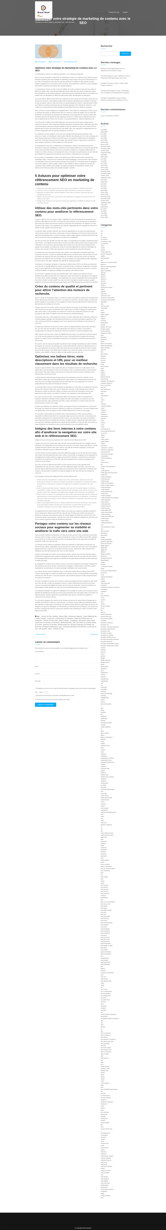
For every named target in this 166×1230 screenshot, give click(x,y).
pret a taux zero (105, 904)
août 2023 (104, 205)
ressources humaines (107, 972)
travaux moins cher (106, 1129)
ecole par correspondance (109, 570)
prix (102, 956)
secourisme (104, 1016)
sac (102, 987)
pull (102, 966)
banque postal (105, 329)
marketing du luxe (106, 760)
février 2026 (104, 142)
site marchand (105, 1043)
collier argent (105, 439)
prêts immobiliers (106, 954)
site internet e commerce (108, 1039)
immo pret (104, 687)
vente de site (105, 1143)
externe (103, 600)
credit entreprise (106, 487)
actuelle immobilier (106, 254)
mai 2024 (103, 186)
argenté (103, 291)
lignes (102, 735)
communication (105, 452)
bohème (103, 358)
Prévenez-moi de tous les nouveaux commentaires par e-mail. (55, 695)
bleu (102, 352)
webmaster (104, 1187)
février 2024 (104, 192)
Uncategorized (105, 1133)
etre (102, 593)
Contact (125, 12)
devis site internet (106, 543)
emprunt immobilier (106, 577)
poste (102, 883)
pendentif (103, 850)
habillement (104, 672)
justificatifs (104, 718)
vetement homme (106, 1160)
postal (102, 881)
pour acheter (104, 885)
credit (102, 468)
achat (102, 245)
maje (102, 752)
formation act (105, 625)
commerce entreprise (107, 450)
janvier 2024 (104, 194)
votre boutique (105, 1172)
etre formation (105, 595)
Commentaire (39, 651)
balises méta (63, 616)
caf (102, 397)
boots (102, 364)
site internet (104, 1037)
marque (103, 764)
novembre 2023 (105, 198)
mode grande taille (106, 797)
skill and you (104, 1058)
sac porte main (105, 1000)
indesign (103, 695)
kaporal (103, 720)
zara (102, 1197)
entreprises (104, 589)
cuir (102, 529)
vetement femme (106, 1158)
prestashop (104, 897)
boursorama (104, 379)
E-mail (37, 673)
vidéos (50, 629)
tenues (103, 1108)
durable (103, 564)
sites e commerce (106, 1052)
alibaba (103, 275)
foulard (103, 647)
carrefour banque (106, 406)
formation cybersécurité (108, 629)
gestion (103, 656)
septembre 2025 (106, 152)
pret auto (103, 912)
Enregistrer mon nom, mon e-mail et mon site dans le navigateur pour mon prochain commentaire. (66, 688)
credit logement (105, 500)
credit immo (104, 493)
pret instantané (105, 933)
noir (102, 818)
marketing (104, 756)
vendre (103, 1139)
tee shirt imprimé (106, 1097)
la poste (103, 725)
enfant (103, 579)
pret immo (104, 927)
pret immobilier (105, 929)
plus (102, 872)
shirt (102, 1025)
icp (102, 685)
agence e (103, 264)
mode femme (105, 795)
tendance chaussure (107, 1102)
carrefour (103, 404)
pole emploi (104, 877)
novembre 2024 (105, 173)
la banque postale (106, 722)
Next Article (94, 634)
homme (103, 675)
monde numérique (66, 622)
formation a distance (107, 622)
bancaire (103, 320)
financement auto (106, 616)
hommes (103, 677)
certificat (103, 410)
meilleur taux (105, 775)
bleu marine (104, 354)
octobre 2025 (105, 150)
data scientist (105, 531)
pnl (102, 875)
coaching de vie (105, 429)
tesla (102, 1110)
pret (102, 900)
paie (102, 839)
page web (104, 837)
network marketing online (108, 812)
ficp (102, 610)
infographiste (105, 697)
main (102, 747)
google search (105, 662)
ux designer (104, 1135)
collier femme (105, 441)
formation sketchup (106, 641)
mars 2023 (104, 215)
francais (103, 652)
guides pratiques (64, 620)
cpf (102, 464)
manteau (103, 754)
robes (102, 983)
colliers (103, 443)
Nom (37, 666)
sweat (102, 1079)
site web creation (106, 1047)
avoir (102, 310)
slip (102, 1060)
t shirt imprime (105, 1083)
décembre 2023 (105, 196)
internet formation (106, 704)
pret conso (104, 920)
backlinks (55, 616)
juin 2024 (103, 184)
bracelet (103, 387)
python (103, 968)
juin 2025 (103, 159)
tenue (102, 1106)
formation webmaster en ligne (110, 643)
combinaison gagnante (75, 616)
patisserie (104, 847)
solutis (103, 1072)
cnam (102, 425)
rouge (102, 985)
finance (103, 612)
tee (102, 1091)
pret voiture (104, 950)
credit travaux (105, 518)
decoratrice (104, 535)
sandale (103, 1008)
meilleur (103, 772)
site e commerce (106, 1033)
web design (104, 1177)
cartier (103, 408)
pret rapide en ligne (107, 945)
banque (103, 325)
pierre (102, 862)
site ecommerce (105, 1035)
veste (102, 1145)
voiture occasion (106, 1170)
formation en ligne (106, 633)
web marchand (105, 1183)
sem (102, 1020)
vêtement (103, 1154)
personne (104, 854)
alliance (103, 277)
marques (103, 766)
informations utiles (84, 620)
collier (102, 437)
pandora (103, 843)
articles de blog (46, 616)
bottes (102, 370)
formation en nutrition (107, 635)
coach (102, 427)
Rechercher (106, 45)
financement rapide (106, 618)
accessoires (104, 243)
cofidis (103, 435)
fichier (102, 608)
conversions (51, 618)
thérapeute (104, 1114)
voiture (103, 1168)
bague (103, 312)
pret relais (104, 947)
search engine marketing (108, 1014)
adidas (103, 256)
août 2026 (104, 130)
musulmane (104, 810)
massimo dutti (105, 768)
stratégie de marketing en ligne (52, 627)
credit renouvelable (106, 512)
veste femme (105, 1147)
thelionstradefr (41, 62)
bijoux (102, 341)
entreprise (104, 585)
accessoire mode (106, 241)
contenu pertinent (40, 618)
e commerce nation (106, 566)
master (103, 770)
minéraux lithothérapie (107, 789)
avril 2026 (104, 138)
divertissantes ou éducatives (64, 618)
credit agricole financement (109, 472)
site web (103, 1045)
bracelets (103, 391)
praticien (103, 895)
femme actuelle (105, 606)
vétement (103, 1152)
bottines (103, 375)
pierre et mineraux (106, 866)
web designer (105, 1179)
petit (102, 858)
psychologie (104, 960)
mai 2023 (103, 211)
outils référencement (107, 833)
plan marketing (105, 870)
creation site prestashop (108, 466)
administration (105, 258)
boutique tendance (106, 383)
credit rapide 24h (106, 510)
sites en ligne (105, 1054)
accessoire (104, 239)
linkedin (103, 739)
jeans (102, 710)
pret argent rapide (106, 910)
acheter (103, 250)
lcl (101, 729)
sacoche (103, 1002)
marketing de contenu (107, 758)
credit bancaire (105, 479)
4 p (102, 233)
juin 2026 (103, 134)
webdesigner (105, 1185)
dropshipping (105, 560)
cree (102, 525)
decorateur (104, 533)
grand (102, 664)
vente (102, 1141)
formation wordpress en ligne (109, 645)
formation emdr (105, 631)
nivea (102, 816)
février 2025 (104, 167)
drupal (103, 562)
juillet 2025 (104, 157)
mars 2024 (104, 190)
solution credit (105, 1068)
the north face (105, 1112)
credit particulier (105, 504)
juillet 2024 (104, 182)
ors (102, 829)
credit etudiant (105, 489)
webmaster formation (107, 1189)
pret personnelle (106, 943)
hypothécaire (105, 679)
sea (102, 1012)
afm (102, 260)
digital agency (105, 545)
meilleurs (103, 781)
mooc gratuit (104, 808)
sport (102, 1075)
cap (102, 402)
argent (103, 289)
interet (103, 700)
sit (101, 1029)
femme (103, 604)
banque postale (105, 331)
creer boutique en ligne (108, 527)
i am (102, 683)
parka (102, 845)
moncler (103, 804)
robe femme (104, 979)
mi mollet (103, 785)
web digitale (104, 1181)
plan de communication (108, 868)
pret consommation (106, 922)
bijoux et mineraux (106, 343)
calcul (102, 400)
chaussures (104, 416)
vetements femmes (106, 1166)
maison (103, 750)
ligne (102, 731)
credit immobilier (106, 495)
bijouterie (103, 337)
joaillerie (103, 712)
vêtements (104, 1164)
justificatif (103, 716)
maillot (103, 743)
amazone (103, 283)
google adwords (106, 660)
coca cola (104, 433)
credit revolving (105, 514)
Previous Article (40, 634)
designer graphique (107, 541)
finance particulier (106, 614)
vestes (103, 1149)
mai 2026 (103, 136)
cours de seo (105, 462)
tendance (103, 1099)
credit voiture (105, 520)
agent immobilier (106, 270)
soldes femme (105, 1066)
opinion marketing (106, 825)
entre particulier (105, 583)
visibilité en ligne (58, 629)
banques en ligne (106, 333)
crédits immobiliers (106, 522)
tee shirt (103, 1093)
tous (102, 1127)
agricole (103, 272)
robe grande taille (106, 981)
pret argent (104, 906)
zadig (102, 1193)
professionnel (105, 958)
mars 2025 (104, 165)
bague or (103, 316)
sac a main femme (106, 991)
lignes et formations (107, 737)
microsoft (103, 787)
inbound (103, 691)
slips (102, 1062)
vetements (104, 1162)
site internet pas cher (107, 1041)
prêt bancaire (105, 918)
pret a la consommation (108, 902)
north (102, 820)
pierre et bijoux (105, 864)
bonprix (103, 362)
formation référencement (108, 637)
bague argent (105, 314)
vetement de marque (107, 1156)
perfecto (103, 852)
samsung (103, 1006)
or (101, 827)
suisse (103, 1077)
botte (102, 368)
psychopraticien (105, 962)
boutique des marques (107, 381)
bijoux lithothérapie (106, 345)
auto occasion (105, 306)
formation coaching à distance (110, 627)
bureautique (104, 395)
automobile (104, 308)
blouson (103, 356)
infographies (74, 620)
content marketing (106, 458)
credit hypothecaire (106, 491)
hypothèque (104, 681)
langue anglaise (106, 727)
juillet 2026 (104, 132)
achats (103, 247)
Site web (37, 681)
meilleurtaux (104, 783)
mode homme (105, 800)
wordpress (104, 1191)
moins (102, 802)
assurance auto (105, 295)
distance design (105, 554)
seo (102, 1022)
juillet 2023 (104, 207)
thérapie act (104, 1118)
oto (102, 831)
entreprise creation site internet (110, 587)
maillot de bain (105, 745)
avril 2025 (104, 163)
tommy (103, 1120)
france (103, 654)
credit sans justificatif (107, 516)
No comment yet (56, 62)
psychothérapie (105, 964)
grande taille (104, 666)
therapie (103, 1116)
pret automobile (105, 916)
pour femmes (105, 889)
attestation (104, 302)
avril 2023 (104, 213)
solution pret (104, 1070)
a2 (101, 235)
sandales (103, 1010)
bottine (103, 372)
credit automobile (106, 477)
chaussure (104, 414)
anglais (103, 285)
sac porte (103, 997)
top (102, 1124)
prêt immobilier (105, 931)
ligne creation (105, 733)
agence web (104, 268)
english (103, 581)
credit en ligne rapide (107, 485)
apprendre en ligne (106, 287)
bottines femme (105, 377)
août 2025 (104, 155)
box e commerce (106, 385)
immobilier (104, 689)
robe (102, 975)
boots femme (105, 366)
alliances (103, 279)
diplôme (103, 552)
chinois (103, 422)
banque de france (106, 327)
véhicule (103, 1137)
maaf (102, 741)
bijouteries (104, 339)
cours (102, 460)
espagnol (103, 591)
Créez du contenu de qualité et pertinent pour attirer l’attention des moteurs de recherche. (64, 190)
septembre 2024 (106, 177)
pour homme (104, 891)
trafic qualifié (42, 629)
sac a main (104, 989)
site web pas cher (106, 1050)
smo (102, 1064)
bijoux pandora (105, 347)
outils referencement (107, 835)
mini (102, 791)
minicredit (104, 793)
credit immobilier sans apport (109, 497)
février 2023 (104, 217)
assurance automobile (107, 297)
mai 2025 (103, 161)
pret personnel (105, 937)
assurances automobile (108, 300)
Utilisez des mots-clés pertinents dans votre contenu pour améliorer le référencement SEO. (64, 188)
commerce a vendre (107, 447)
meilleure (103, 779)
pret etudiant (104, 925)
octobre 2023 (105, 200)
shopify (103, 1027)
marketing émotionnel (107, 762)
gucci (102, 670)
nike (102, 814)
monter (103, 806)
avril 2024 (104, 188)
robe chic (103, 977)
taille (102, 1085)
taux (102, 1087)
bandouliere (104, 322)
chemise (103, 418)
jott (102, 714)
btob (102, 393)
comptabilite (104, 456)
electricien (104, 572)
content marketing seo (90, 616)
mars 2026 (104, 140)
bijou (102, 335)
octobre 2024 (105, 175)
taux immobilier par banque (109, 1089)
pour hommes (105, 893)
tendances (104, 1104)
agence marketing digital (108, 266)
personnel (104, 856)
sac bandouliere (106, 995)
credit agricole (105, 470)
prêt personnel (105, 939)
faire (102, 602)
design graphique (106, 539)
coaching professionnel (108, 431)
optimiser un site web (50, 624)
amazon (103, 281)
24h (102, 231)
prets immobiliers (106, 952)
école (102, 568)
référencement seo (64, 624)
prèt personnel (105, 941)
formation (103, 620)
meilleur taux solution (107, 777)
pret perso (104, 935)
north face (104, 822)
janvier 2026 (104, 144)
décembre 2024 (105, 171)
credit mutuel (105, 502)
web (102, 1174)
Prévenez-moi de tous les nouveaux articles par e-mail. (53, 699)
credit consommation (107, 483)
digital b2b (104, 547)
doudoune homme (106, 558)
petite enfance (105, 860)
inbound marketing (106, 693)
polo (102, 879)
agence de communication (109, 262)
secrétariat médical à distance (110, 1018)
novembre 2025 (105, 148)
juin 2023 (103, 209)
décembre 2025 (105, 146)
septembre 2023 (106, 202)
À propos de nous (114, 12)
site (102, 1031)
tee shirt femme (105, 1095)
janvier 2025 (104, 169)
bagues (103, 318)
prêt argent (104, 908)
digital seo (104, 550)
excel (102, 597)
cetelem (103, 412)
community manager (107, 454)
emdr (102, 575)
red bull (103, 970)
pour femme (104, 887)
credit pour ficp (105, 508)
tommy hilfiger (105, 1122)
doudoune (104, 556)
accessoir (104, 237)
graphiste (103, 668)
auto (102, 304)
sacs (102, 1004)
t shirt (102, 1081)
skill (102, 1056)
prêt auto (103, 914)
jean (102, 708)
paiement (103, 841)
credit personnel (106, 506)
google (103, 658)
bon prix (103, 360)
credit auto (104, 475)
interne (103, 702)
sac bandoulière (106, 993)
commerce (104, 445)
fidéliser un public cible (50, 620)
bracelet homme (106, 389)
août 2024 (104, 180)
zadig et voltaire (105, 1195)
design (103, 537)
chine (102, 420)
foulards (103, 650)
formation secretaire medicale (110, 639)
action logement (105, 252)
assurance (104, 293)
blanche (103, 350)
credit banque (105, 481)
